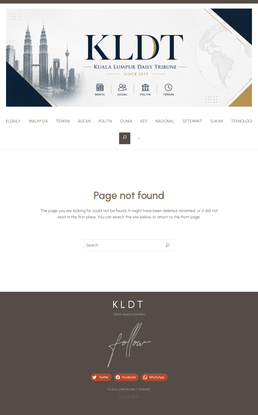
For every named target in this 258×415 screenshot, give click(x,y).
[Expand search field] (125, 138)
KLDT (129, 304)
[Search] (167, 245)
